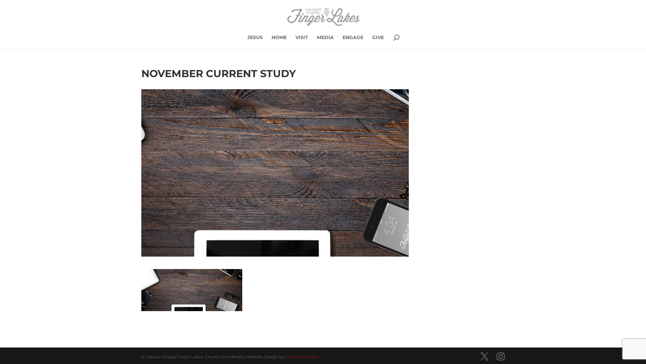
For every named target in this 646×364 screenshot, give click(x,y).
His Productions (301, 356)
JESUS (255, 37)
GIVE (378, 37)
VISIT (301, 37)
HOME (279, 37)
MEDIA (325, 37)
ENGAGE (353, 37)
